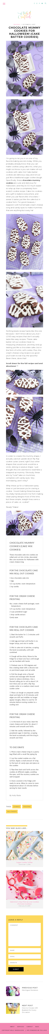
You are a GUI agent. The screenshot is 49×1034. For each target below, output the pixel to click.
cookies (16, 806)
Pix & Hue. (43, 1030)
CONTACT (30, 1026)
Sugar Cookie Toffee (24, 862)
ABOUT (12, 1026)
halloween (12, 811)
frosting (27, 806)
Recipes (17, 24)
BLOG (37, 1026)
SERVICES (20, 1026)
